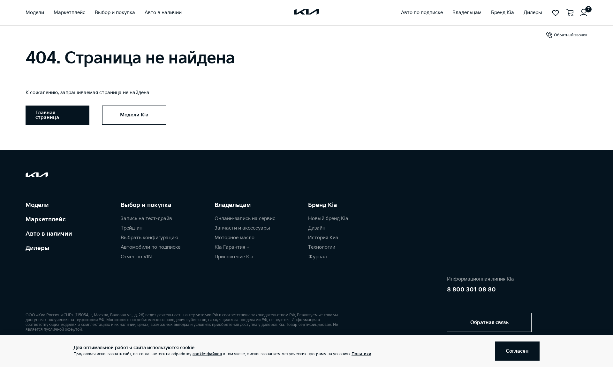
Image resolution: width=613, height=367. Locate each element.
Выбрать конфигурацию (149, 238)
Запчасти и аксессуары (242, 228)
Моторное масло (234, 238)
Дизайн (316, 228)
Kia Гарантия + (232, 247)
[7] (583, 13)
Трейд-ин (131, 228)
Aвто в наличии (49, 234)
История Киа (323, 238)
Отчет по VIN (136, 257)
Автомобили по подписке (150, 247)
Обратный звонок (570, 35)
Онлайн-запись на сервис (245, 219)
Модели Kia (134, 115)
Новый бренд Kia (328, 219)
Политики (361, 354)
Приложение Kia (234, 257)
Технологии (321, 247)
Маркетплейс (46, 219)
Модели (37, 205)
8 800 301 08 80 (471, 289)
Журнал (317, 257)
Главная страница (47, 115)
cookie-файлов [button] (207, 354)
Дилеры (37, 248)
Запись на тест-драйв (146, 219)
